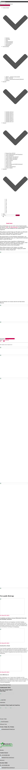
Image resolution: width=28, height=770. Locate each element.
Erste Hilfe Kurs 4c (4, 674)
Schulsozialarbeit (9, 42)
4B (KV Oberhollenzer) (10, 166)
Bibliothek (7, 45)
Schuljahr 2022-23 (9, 115)
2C (6, 205)
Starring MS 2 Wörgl (5, 645)
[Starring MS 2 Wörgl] (12, 641)
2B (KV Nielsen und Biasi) (11, 159)
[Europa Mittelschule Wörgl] (6, 4)
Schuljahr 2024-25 (9, 113)
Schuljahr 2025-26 (9, 111)
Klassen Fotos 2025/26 (10, 153)
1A (6, 199)
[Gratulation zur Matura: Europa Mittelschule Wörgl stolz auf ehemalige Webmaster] (12, 614)
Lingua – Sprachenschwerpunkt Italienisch (14, 79)
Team (6, 40)
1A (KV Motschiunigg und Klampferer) (14, 154)
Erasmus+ (7, 80)
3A (6, 206)
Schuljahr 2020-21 (9, 118)
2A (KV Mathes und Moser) (11, 158)
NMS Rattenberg (14, 227)
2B (6, 204)
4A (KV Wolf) (8, 165)
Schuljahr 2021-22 (9, 116)
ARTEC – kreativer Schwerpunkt (12, 76)
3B (6, 207)
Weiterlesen (16, 626)
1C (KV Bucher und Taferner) (11, 156)
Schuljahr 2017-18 (9, 121)
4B (6, 211)
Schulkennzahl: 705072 (5, 687)
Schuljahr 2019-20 (9, 119)
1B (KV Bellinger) (9, 155)
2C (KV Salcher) (9, 160)
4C (6, 212)
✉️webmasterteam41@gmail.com (7, 729)
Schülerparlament (9, 41)
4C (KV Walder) (9, 167)
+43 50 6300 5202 (6, 765)
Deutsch (4, 339)
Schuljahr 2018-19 (9, 120)
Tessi (7, 227)
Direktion (7, 38)
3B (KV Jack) (8, 162)
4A (6, 210)
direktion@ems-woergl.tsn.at (8, 757)
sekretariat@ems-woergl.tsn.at (8, 767)
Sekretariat (7, 39)
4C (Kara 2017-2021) (10, 338)
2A (6, 202)
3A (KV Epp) (8, 161)
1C (6, 201)
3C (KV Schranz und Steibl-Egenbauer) (14, 164)
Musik (7, 339)
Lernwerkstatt (8, 44)
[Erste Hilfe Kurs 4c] (11, 670)
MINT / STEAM (9, 78)
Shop (4, 213)
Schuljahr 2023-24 (9, 114)
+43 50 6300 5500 (6, 755)
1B (6, 200)
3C (6, 209)
